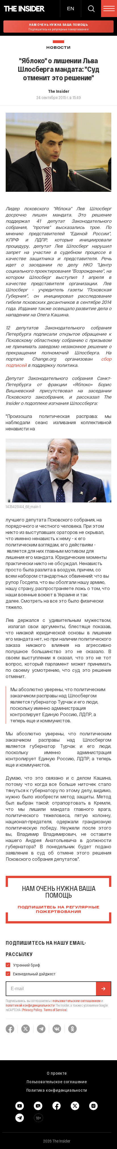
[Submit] (103, 989)
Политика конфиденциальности (56, 1090)
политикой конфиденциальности (30, 1005)
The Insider (58, 91)
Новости (58, 47)
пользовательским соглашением (77, 1001)
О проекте (56, 1073)
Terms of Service (54, 1010)
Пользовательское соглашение (57, 1081)
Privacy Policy (32, 1010)
